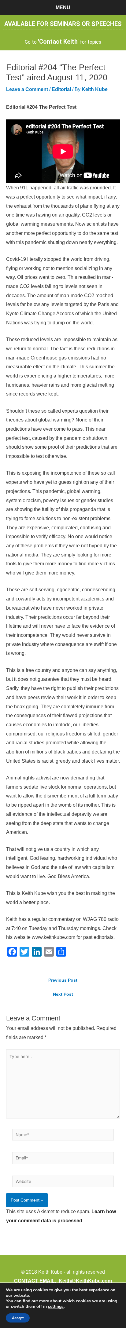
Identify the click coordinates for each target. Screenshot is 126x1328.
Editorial (61, 89)
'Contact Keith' (58, 41)
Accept (18, 1317)
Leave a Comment (27, 89)
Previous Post (62, 980)
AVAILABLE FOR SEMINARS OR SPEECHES (63, 23)
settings (56, 1306)
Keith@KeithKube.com (85, 1280)
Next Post (63, 994)
